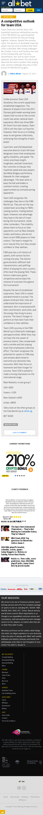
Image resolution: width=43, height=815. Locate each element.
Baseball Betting (7, 663)
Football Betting (7, 657)
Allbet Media (15, 73)
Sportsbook (6, 705)
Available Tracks (7, 690)
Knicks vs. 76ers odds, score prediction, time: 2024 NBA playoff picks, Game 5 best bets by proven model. (23, 562)
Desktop (25, 797)
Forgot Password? (6, 7)
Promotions (35, 797)
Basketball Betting (8, 660)
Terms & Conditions (8, 721)
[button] (19, 463)
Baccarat (5, 681)
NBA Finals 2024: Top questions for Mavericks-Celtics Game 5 (22, 540)
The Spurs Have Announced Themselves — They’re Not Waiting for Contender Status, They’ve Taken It (24, 530)
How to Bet (6, 715)
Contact (4, 718)
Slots (3, 678)
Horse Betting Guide (9, 693)
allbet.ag (28, 411)
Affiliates (5, 703)
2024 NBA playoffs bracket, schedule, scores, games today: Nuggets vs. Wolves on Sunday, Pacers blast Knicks (14, 551)
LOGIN (30, 10)
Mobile (4, 708)
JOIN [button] (38, 10)
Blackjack (5, 672)
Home (4, 700)
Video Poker (6, 675)
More (4, 665)
